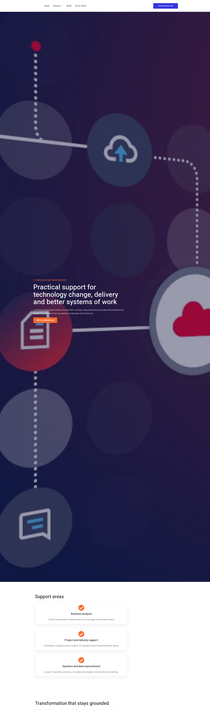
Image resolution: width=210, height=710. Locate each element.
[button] (165, 6)
